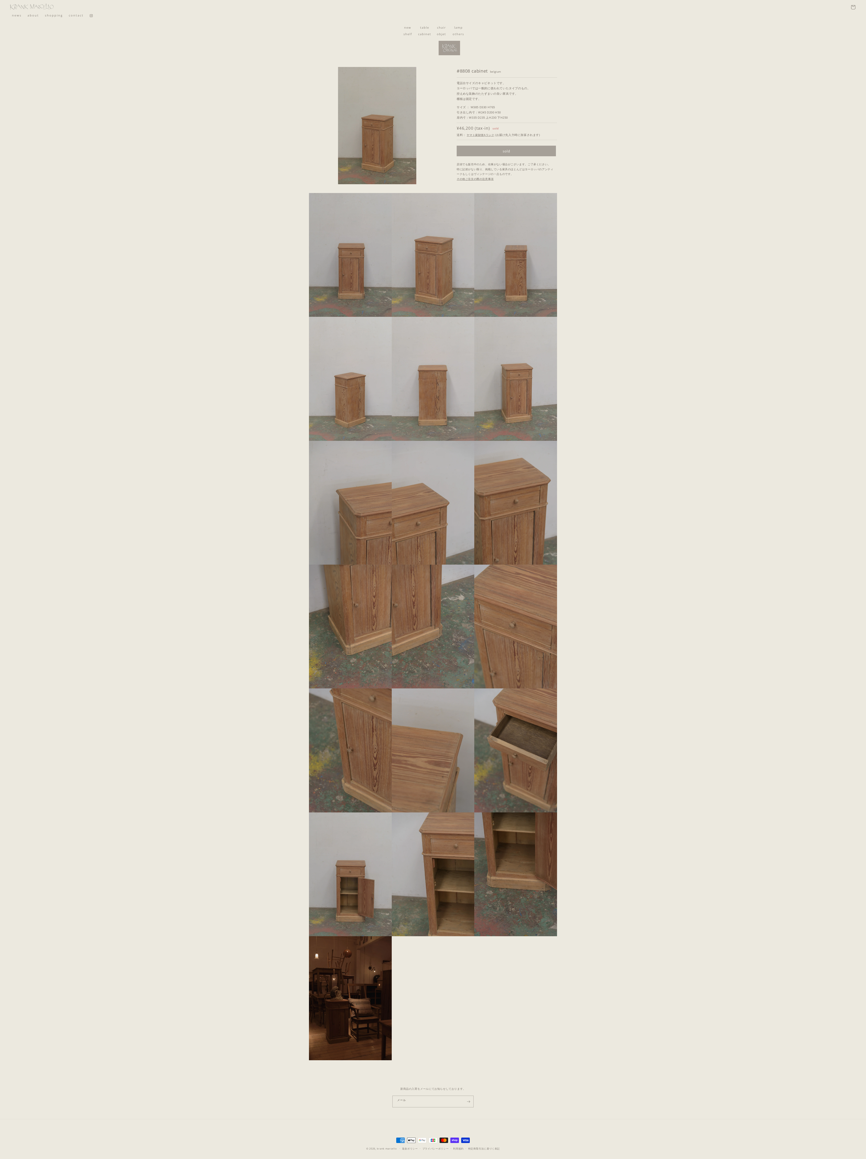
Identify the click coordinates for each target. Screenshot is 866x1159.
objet (441, 34)
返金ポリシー (410, 1148)
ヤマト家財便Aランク (480, 135)
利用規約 (458, 1148)
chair (441, 27)
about (33, 15)
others (458, 34)
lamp (458, 27)
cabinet (424, 34)
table (424, 27)
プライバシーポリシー (435, 1148)
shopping (54, 15)
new (407, 27)
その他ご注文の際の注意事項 (475, 179)
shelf (407, 34)
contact (76, 15)
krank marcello (387, 1148)
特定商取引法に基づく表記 (484, 1148)
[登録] (468, 1101)
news (17, 15)
